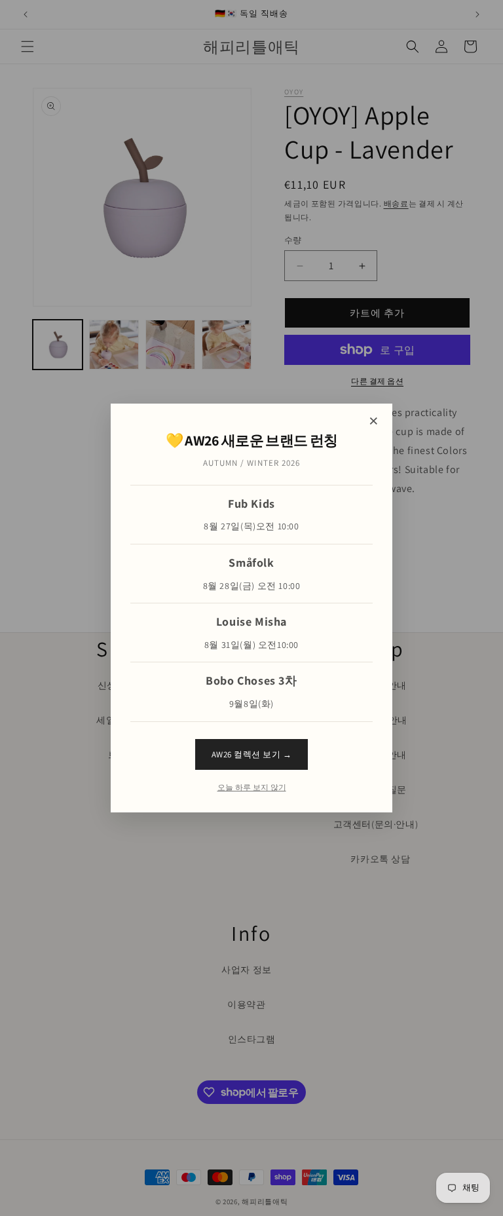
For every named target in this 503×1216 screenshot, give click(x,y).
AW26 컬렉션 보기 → (252, 754)
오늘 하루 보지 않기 (251, 787)
